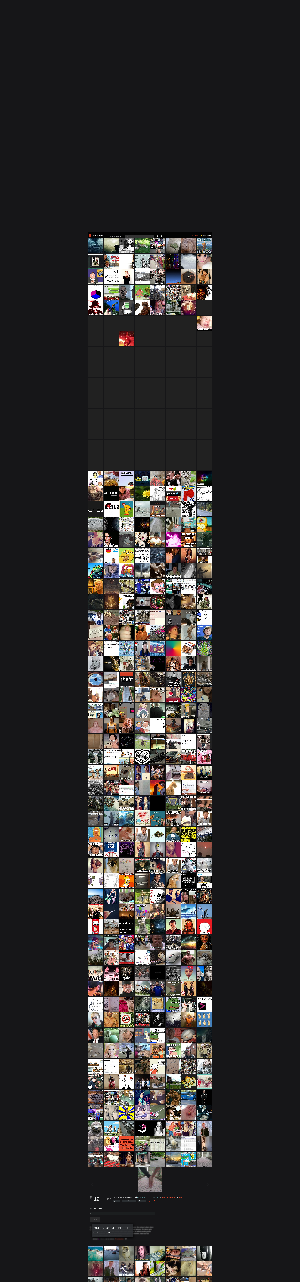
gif (114, 969)
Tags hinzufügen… (153, 969)
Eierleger (129, 965)
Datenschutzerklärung (143, 1279)
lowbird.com (141, 965)
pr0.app (195, 3)
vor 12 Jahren (118, 965)
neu (107, 4)
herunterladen (171, 965)
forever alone (127, 969)
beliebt (112, 4)
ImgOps (156, 965)
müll (117, 4)
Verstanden (212, 1277)
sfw (140, 969)
